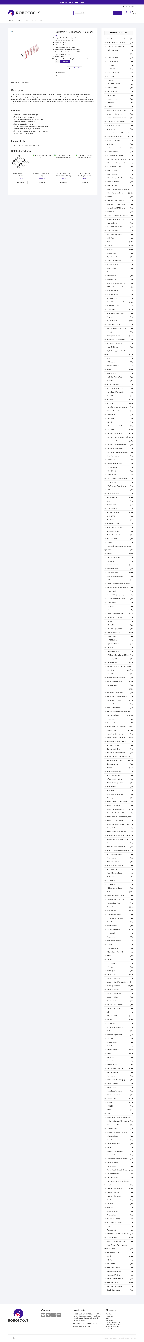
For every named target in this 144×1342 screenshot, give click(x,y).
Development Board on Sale (116, 339)
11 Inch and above (112, 58)
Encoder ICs (111, 460)
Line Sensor (110, 647)
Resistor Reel (111, 1023)
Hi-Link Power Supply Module (116, 535)
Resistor (65, 76)
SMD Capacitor (112, 1098)
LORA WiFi (110, 674)
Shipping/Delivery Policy (113, 1324)
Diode (108, 358)
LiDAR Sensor (111, 636)
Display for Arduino (113, 366)
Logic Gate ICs (111, 670)
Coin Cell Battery (112, 291)
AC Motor (110, 106)
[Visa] (48, 1315)
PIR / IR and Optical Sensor (115, 895)
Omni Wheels (111, 790)
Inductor (109, 553)
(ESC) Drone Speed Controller (116, 39)
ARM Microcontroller (113, 140)
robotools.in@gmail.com (82, 1326)
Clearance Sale (111, 279)
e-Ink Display (111, 414)
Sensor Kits (110, 1061)
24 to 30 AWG (111, 76)
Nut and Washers (112, 764)
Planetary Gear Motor (114, 903)
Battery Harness (112, 185)
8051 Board (110, 103)
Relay (108, 1012)
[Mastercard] (43, 1315)
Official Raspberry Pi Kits (115, 783)
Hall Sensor (110, 520)
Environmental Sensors (114, 463)
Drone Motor (111, 399)
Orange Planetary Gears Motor (116, 813)
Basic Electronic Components (116, 159)
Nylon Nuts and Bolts (114, 771)
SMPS (109, 1113)
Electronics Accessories (115, 448)
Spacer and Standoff (113, 1144)
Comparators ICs (112, 298)
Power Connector (112, 926)
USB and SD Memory (113, 1219)
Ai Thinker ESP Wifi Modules (116, 121)
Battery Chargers (112, 174)
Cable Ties (110, 238)
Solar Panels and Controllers (116, 1125)
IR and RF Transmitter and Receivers (118, 584)
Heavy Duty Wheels (113, 531)
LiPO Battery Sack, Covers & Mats (118, 655)
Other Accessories (113, 843)
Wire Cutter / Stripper (113, 1267)
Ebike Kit (109, 422)
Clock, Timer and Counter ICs (116, 283)
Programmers (111, 937)
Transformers (111, 1200)
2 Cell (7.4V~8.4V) (113, 73)
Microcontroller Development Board (118, 711)
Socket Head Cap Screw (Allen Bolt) (118, 1117)
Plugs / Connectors (113, 907)
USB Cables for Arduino (114, 1222)
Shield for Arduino (112, 1083)
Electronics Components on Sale (117, 452)
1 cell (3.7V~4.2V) (112, 50)
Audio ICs (110, 144)
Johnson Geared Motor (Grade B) (117, 587)
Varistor (71, 76)
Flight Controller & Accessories (117, 478)
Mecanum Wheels (112, 685)
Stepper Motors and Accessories (117, 1159)
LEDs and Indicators (113, 632)
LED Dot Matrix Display (114, 617)
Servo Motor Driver (113, 1072)
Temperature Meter (113, 1174)
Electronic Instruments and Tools (117, 437)
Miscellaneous (111, 719)
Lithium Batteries (112, 662)
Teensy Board (111, 1166)
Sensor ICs (110, 1057)
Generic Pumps (112, 505)
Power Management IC (114, 929)
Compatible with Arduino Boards (117, 302)
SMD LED (110, 1106)
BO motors (110, 212)
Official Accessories (113, 775)
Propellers (110, 944)
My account (132, 6)
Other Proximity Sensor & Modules (118, 850)
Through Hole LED (113, 1192)
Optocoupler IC (111, 798)
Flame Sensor (111, 475)
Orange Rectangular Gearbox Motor (118, 824)
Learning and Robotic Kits (115, 614)
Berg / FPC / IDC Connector (116, 200)
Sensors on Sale (112, 1065)
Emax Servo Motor (113, 456)
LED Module (111, 625)
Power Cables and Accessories (117, 922)
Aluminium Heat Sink (113, 125)
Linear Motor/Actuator (114, 651)
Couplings (110, 317)
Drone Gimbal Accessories (115, 392)
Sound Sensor (111, 1140)
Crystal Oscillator (112, 321)
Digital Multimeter (112, 347)
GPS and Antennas (113, 512)
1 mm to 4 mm (111, 54)
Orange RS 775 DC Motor (115, 828)
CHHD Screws (111, 276)
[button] (12, 32)
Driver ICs (110, 381)
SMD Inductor (111, 1102)
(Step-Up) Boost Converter (115, 46)
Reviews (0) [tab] (26, 82)
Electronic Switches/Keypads (116, 445)
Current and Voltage (113, 324)
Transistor (110, 1204)
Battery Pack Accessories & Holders (118, 189)
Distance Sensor (112, 373)
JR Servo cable (111, 591)
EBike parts (110, 430)
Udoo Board (110, 1207)
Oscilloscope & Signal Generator (117, 839)
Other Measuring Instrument (116, 847)
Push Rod (110, 959)
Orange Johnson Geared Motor (117, 802)
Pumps (109, 956)
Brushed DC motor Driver (115, 227)
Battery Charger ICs (113, 170)
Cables (109, 242)
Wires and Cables (112, 1282)
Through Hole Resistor (114, 1196)
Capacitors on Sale (113, 257)
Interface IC (110, 561)
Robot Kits (110, 1038)
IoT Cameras (111, 580)
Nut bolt (109, 768)
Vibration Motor (112, 1230)
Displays (109, 369)
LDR (108, 610)
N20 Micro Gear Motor (114, 745)
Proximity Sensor (112, 948)
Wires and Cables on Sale (115, 1286)
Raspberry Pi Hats (112, 997)
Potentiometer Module (114, 914)
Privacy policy (110, 1328)
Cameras (110, 245)
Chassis (109, 272)
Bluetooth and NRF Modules (116, 208)
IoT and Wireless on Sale (115, 576)
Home (11, 20)
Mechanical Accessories (115, 693)
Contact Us (37, 20)
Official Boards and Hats (115, 779)
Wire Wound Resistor (113, 1275)
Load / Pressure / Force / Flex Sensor (119, 666)
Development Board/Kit (114, 343)
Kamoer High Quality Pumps (116, 595)
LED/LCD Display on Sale (115, 629)
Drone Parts (110, 403)
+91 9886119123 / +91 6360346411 (86, 1323)
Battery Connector (113, 182)
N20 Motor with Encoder (115, 749)
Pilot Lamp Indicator (113, 892)
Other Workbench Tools (114, 869)
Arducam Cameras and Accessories (118, 133)
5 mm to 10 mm (112, 91)
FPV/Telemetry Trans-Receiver (116, 486)
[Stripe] (59, 1315)
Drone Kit (110, 396)
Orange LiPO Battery (113, 805)
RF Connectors (111, 1031)
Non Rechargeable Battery (115, 760)
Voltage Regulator (112, 1237)
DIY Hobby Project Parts (114, 377)
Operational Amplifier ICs (115, 794)
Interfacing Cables (113, 569)
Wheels (109, 1256)
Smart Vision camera (113, 1095)
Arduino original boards (114, 136)
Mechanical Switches (114, 700)
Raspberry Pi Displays (114, 993)
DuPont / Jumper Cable (114, 411)
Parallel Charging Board (114, 873)
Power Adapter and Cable (115, 918)
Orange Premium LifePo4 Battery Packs (119, 817)
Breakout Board (112, 223)
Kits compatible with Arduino (116, 599)
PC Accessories (112, 877)
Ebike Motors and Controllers (116, 426)
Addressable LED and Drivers (116, 110)
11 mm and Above (112, 61)
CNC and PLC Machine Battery (116, 287)
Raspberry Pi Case (113, 989)
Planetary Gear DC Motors (115, 899)
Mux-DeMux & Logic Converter (116, 741)
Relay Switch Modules (114, 1016)
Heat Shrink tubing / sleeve (115, 527)
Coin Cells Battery (112, 294)
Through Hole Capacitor (114, 1189)
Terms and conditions (112, 1326)
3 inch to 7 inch (112, 88)
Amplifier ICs (111, 129)
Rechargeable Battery (113, 1008)
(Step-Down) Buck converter (116, 43)
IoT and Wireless (112, 572)
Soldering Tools (112, 1128)
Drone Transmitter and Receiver (117, 407)
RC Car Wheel (111, 1001)
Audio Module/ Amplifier (115, 148)
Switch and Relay (112, 1162)
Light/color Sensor (113, 644)
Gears (108, 501)
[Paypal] (53, 1315)
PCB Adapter (111, 880)
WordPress (133, 1338)
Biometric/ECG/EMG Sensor (116, 204)
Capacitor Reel (111, 253)
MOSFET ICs (111, 723)
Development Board (113, 336)
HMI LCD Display (112, 539)
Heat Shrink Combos (113, 524)
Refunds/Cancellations (113, 1322)
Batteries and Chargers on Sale (117, 163)
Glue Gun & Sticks (112, 508)
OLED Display (111, 787)
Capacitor (110, 249)
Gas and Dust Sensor (113, 497)
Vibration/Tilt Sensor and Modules (118, 1234)
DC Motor (110, 332)
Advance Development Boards (116, 118)
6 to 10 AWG (111, 95)
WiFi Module (111, 1264)
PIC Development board (114, 888)
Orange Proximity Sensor (115, 820)
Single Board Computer (114, 1091)
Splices (109, 1147)
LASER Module (111, 602)
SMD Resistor (111, 1110)
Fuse (108, 490)
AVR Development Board (115, 155)
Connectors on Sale (113, 306)
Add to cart (65, 61)
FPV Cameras (111, 482)
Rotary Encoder (112, 1042)
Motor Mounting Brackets (115, 734)
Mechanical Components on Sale (117, 696)
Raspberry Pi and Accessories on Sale (119, 982)
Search (117, 13)
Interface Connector (113, 557)
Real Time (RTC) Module (115, 1004)
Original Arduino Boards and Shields (118, 835)
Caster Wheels (111, 268)
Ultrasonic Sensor (112, 1211)
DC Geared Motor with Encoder (117, 328)
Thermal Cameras (112, 1177)
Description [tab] (15, 82)
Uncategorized (111, 1215)
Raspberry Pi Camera (113, 986)
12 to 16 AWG (111, 65)
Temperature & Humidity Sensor (117, 1170)
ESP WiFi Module (112, 467)
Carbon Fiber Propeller (114, 261)
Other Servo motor (113, 862)
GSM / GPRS (111, 516)
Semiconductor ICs (113, 1050)
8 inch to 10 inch (112, 99)
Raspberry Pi (111, 971)
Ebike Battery (111, 418)
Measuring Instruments (114, 681)
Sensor (109, 1053)
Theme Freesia (120, 1338)
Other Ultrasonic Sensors (115, 865)
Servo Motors (111, 1076)
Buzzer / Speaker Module (115, 234)
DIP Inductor (111, 362)
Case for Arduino (112, 264)
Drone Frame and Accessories (116, 388)
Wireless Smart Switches (115, 1279)
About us (20, 20)
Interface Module (112, 565)
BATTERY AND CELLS (114, 167)
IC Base (109, 542)
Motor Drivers (111, 730)
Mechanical (110, 689)
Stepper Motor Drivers (114, 1155)
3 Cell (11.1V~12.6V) (113, 84)
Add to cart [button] (20, 182)
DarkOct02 (105, 1338)
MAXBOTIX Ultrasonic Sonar (116, 677)
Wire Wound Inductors (114, 1271)
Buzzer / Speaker (112, 230)
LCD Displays (111, 606)
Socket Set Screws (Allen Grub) (117, 1121)
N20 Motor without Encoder (116, 753)
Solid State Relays (113, 1136)
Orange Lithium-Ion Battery (115, 809)
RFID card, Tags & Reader (115, 1035)
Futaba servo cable (113, 493)
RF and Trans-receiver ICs (115, 1027)
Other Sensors (111, 858)
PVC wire (110, 967)
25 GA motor (111, 80)
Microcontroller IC (113, 715)
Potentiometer (111, 910)
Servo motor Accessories (115, 1068)
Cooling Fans (111, 309)
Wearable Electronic (113, 1252)
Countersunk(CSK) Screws (115, 313)
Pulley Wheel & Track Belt (115, 952)
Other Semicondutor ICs (114, 854)
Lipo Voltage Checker (114, 659)
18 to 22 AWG (111, 69)
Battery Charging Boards (114, 178)
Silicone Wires (111, 1087)
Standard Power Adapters (115, 1151)
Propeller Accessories (114, 941)
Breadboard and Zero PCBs (115, 219)
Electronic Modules (113, 441)
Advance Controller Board (115, 114)
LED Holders (111, 621)
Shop (28, 20)
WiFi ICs (109, 1260)
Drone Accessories (113, 384)
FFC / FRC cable (112, 471)
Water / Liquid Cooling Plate (116, 1241)
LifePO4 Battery (112, 640)
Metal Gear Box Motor (114, 708)
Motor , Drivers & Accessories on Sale (119, 726)
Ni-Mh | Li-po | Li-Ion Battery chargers (119, 756)
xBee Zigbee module (113, 1290)
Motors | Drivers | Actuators (116, 738)
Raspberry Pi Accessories (115, 978)
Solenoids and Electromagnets (117, 1132)
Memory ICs (111, 704)
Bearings (109, 197)
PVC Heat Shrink (112, 963)
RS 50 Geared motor (113, 1046)
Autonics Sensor (112, 151)
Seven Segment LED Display (116, 1080)
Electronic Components (114, 433)
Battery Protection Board (115, 193)
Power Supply (111, 933)
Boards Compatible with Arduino (117, 215)
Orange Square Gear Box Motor (117, 832)
